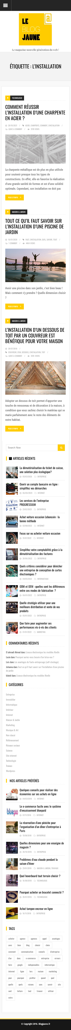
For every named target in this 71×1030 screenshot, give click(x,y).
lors (30, 971)
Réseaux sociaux (13, 745)
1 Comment (13, 243)
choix (48, 945)
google (20, 964)
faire (10, 964)
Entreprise (42, 476)
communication (27, 951)
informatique (50, 964)
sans (40, 984)
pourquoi (20, 977)
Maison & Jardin (18, 211)
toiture (20, 991)
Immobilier (10, 699)
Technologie (17, 97)
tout (55, 239)
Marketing (41, 631)
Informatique (42, 578)
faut (27, 239)
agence (22, 938)
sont (10, 991)
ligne (22, 971)
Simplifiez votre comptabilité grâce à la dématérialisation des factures (41, 551)
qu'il (44, 239)
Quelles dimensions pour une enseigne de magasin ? (42, 845)
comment (43, 125)
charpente (35, 125)
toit (43, 352)
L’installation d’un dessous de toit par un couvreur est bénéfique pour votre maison (34, 335)
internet (11, 971)
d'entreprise (55, 951)
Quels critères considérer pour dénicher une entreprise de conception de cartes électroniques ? (41, 570)
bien (19, 945)
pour (10, 977)
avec (10, 945)
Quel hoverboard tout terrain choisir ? (40, 876)
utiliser (51, 991)
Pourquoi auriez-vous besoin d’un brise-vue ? (34, 657)
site (59, 984)
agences (34, 938)
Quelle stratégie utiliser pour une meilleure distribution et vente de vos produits (40, 607)
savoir (49, 239)
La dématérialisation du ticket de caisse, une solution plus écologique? (41, 470)
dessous (25, 352)
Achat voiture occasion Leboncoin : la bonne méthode (40, 519)
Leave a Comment (15, 129)
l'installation (54, 125)
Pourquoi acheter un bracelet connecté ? (42, 892)
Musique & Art (12, 730)
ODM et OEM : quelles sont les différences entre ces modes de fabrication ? (42, 588)
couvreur (12, 352)
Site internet (11, 755)
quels (21, 984)
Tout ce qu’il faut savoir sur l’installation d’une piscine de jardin (34, 226)
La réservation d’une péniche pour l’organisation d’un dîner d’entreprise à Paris (40, 827)
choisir (37, 945)
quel (52, 977)
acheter (11, 938)
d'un (19, 352)
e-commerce (31, 958)
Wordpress (10, 771)
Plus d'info (13, 197)
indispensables (33, 964)
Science (9, 750)
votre (10, 997)
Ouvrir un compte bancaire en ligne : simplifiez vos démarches (39, 486)
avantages (56, 938)
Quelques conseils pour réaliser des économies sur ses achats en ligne (39, 792)
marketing (53, 971)
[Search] (61, 447)
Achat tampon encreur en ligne (36, 908)
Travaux (9, 766)
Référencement (12, 740)
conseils (42, 951)
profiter (32, 977)
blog (27, 945)
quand (43, 977)
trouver (40, 991)
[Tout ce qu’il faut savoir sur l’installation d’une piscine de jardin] (35, 265)
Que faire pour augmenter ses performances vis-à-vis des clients (38, 625)
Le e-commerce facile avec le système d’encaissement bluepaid (40, 808)
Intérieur (9, 709)
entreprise (45, 958)
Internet (41, 492)
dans (18, 958)
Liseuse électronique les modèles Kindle (42, 652)
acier (27, 125)
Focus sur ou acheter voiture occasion (40, 533)
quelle (10, 984)
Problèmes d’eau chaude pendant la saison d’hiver (39, 861)
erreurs (57, 958)
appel (44, 938)
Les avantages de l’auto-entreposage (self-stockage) (36, 662)
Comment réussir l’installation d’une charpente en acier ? (35, 112)
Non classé (10, 735)
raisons (30, 984)
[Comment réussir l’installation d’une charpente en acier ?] (35, 149)
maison (40, 971)
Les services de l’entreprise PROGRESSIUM (34, 502)
